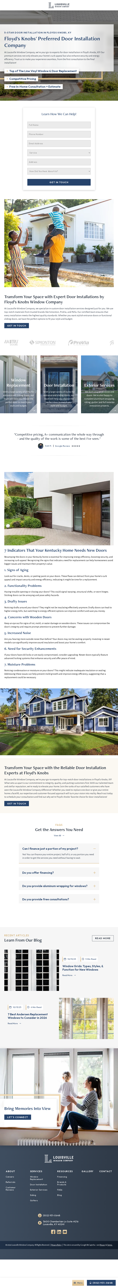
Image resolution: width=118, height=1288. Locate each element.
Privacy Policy (56, 1245)
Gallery (88, 1171)
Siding (33, 1195)
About (10, 1171)
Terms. (110, 1245)
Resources (65, 1171)
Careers (10, 1176)
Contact (105, 1171)
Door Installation (38, 1184)
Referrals (10, 1182)
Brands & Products (61, 1183)
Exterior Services (38, 1189)
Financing (62, 1176)
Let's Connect (17, 1117)
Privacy (102, 1245)
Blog (59, 1195)
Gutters (34, 1200)
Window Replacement (36, 1178)
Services (36, 1171)
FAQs (59, 1189)
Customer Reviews (11, 1188)
